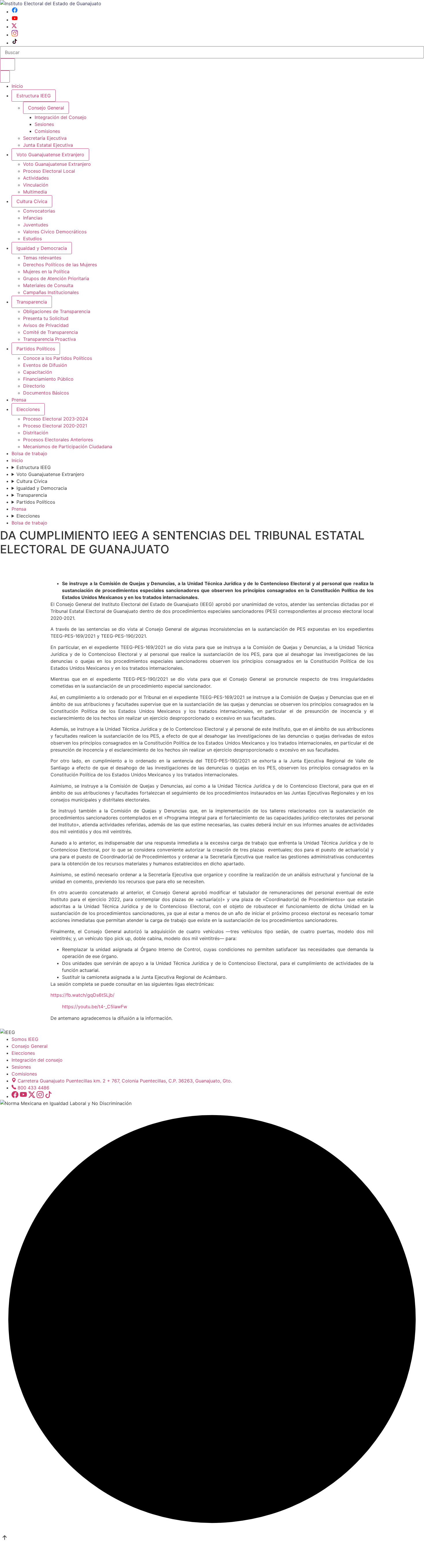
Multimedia (35, 192)
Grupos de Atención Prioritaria (56, 278)
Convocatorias (39, 211)
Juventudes (35, 225)
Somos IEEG (25, 1039)
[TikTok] (15, 43)
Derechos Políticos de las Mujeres (60, 264)
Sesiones (44, 124)
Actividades (36, 178)
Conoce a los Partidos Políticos (57, 358)
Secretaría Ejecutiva (45, 138)
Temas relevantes (42, 258)
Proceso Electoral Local (49, 171)
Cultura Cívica (31, 201)
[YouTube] (15, 20)
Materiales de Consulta (48, 285)
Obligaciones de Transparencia (56, 311)
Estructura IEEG (33, 95)
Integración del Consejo (61, 117)
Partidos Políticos (35, 348)
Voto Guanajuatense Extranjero (50, 154)
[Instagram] (15, 35)
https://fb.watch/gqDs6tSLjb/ (82, 995)
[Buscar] (7, 64)
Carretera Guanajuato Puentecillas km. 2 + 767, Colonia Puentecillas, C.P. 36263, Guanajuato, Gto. (125, 1081)
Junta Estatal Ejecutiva (48, 145)
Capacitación (37, 372)
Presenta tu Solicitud (45, 318)
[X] (14, 26)
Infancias (32, 218)
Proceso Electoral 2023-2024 (55, 419)
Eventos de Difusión (45, 365)
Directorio (34, 386)
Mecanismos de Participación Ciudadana (67, 446)
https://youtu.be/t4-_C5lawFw (94, 1006)
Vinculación (35, 185)
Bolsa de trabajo (29, 453)
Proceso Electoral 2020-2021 (55, 426)
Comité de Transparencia (50, 332)
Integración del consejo (37, 1060)
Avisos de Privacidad (46, 325)
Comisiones (47, 131)
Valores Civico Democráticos (55, 232)
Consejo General (30, 1046)
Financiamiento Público (48, 379)
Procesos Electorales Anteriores (58, 439)
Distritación (35, 433)
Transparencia (31, 302)
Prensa (19, 400)
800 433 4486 (33, 1088)
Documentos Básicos (46, 393)
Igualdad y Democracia (41, 248)
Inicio (17, 86)
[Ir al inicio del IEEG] (50, 3)
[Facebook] (15, 11)
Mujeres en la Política (46, 271)
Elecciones (28, 409)
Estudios (32, 238)
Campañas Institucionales (51, 292)
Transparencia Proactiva (49, 339)
